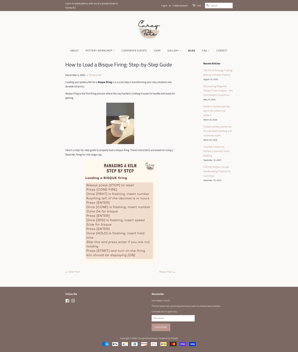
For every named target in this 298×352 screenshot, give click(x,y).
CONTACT (222, 50)
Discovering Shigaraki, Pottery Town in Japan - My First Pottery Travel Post (218, 90)
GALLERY (173, 50)
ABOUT (74, 50)
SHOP (157, 50)
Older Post (74, 272)
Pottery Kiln (95, 75)
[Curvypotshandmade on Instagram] (73, 301)
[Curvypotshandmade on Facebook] (67, 301)
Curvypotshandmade (148, 338)
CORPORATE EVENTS (134, 50)
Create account (180, 5)
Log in (164, 5)
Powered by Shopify (168, 338)
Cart (199, 5)
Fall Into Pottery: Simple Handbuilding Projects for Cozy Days (217, 171)
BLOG (191, 50)
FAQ (205, 50)
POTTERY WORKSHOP (99, 50)
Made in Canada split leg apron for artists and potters (216, 110)
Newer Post (165, 272)
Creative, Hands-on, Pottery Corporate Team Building (216, 151)
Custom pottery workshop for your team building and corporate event (217, 131)
